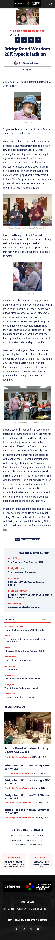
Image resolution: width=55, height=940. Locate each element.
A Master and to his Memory (24, 607)
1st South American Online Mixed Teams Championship (25, 640)
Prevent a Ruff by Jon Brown (19, 697)
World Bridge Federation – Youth (21, 688)
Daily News (10, 657)
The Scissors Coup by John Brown (22, 678)
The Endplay (10, 669)
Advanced (14, 578)
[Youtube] (38, 929)
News (7, 636)
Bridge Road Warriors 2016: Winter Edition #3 (26, 796)
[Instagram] (24, 929)
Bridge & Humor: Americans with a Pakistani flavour (14, 864)
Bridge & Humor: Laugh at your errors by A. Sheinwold (30, 596)
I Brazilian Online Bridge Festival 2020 (24, 650)
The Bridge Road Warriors (27, 31)
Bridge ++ (9, 684)
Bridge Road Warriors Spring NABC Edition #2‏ (27, 767)
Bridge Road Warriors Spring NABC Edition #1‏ (27, 782)
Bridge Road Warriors (30, 540)
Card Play (14, 558)
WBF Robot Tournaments (17, 660)
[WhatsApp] (38, 40)
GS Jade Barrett (31, 63)
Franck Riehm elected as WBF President (25, 630)
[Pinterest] (31, 40)
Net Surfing (15, 604)
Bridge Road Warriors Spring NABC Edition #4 (26, 750)
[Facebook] (17, 40)
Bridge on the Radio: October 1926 (41, 864)
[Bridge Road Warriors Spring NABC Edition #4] (27, 728)
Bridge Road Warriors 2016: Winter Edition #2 (26, 811)
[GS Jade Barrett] (16, 63)
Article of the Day (13, 626)
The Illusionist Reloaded (22, 572)
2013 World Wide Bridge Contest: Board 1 (27, 583)
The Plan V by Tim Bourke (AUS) (26, 562)
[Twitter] (24, 40)
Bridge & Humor (17, 591)
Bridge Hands (16, 568)
